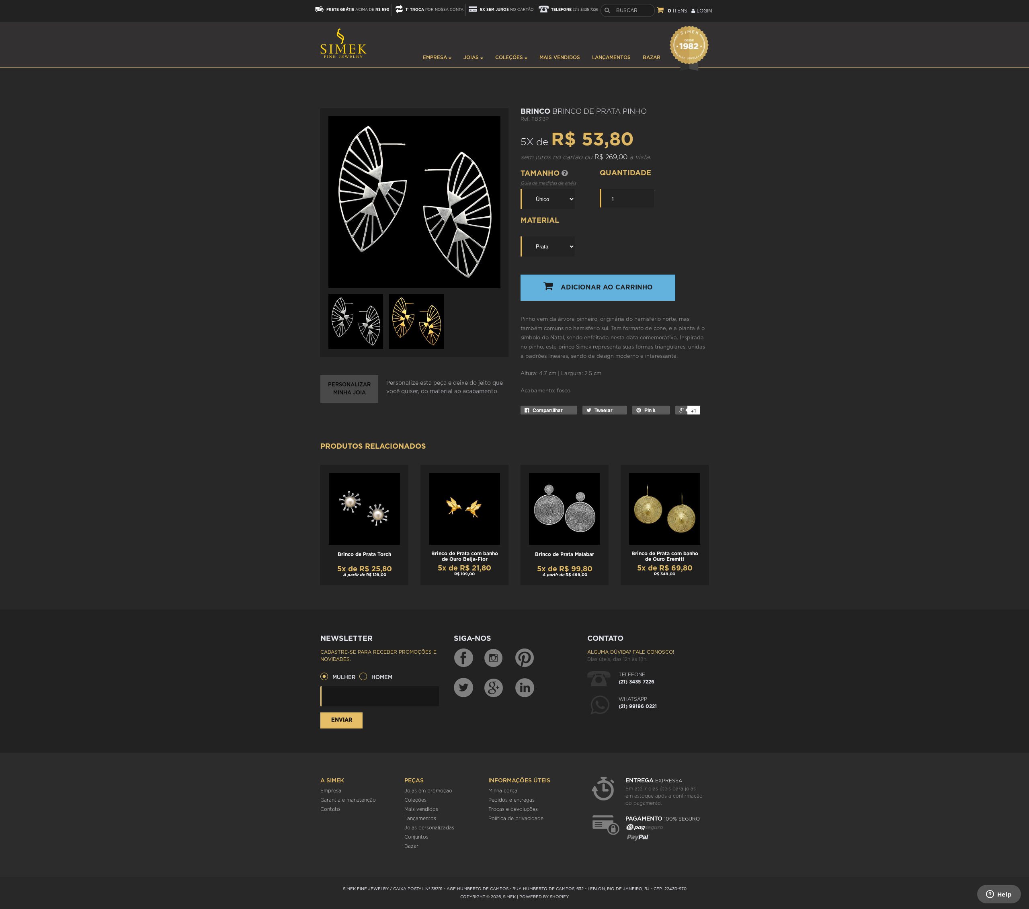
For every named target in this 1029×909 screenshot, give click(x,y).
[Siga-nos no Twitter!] (463, 687)
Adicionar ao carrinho (607, 287)
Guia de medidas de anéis (548, 183)
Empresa (436, 57)
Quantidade (625, 173)
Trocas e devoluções (513, 809)
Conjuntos (416, 837)
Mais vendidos (559, 57)
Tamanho (541, 173)
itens (677, 10)
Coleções (510, 57)
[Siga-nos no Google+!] (494, 687)
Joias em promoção (428, 790)
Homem (381, 677)
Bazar (651, 57)
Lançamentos (611, 57)
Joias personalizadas (429, 827)
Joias (471, 57)
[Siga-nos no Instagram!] (494, 658)
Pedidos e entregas (511, 800)
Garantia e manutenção (348, 800)
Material (540, 220)
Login (703, 10)
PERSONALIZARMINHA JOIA (349, 389)
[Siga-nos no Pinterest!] (524, 658)
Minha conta (502, 790)
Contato (330, 809)
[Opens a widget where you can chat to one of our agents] (999, 895)
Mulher (343, 677)
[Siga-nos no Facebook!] (463, 658)
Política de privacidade (515, 818)
